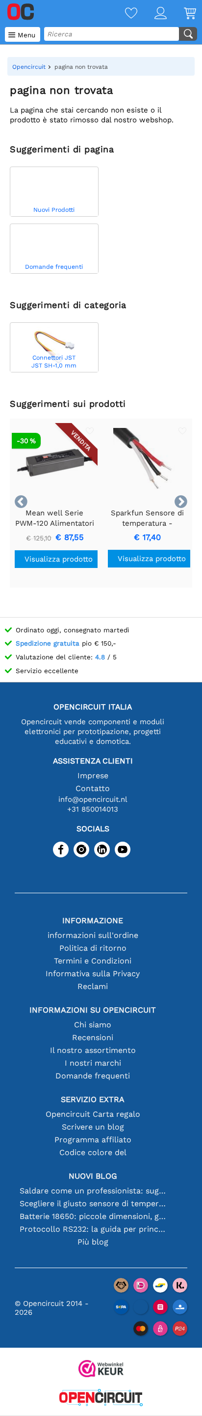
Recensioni (92, 1037)
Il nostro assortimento (93, 1050)
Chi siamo (92, 1024)
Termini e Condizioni (92, 960)
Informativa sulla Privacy (93, 973)
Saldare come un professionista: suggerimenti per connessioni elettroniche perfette (93, 1190)
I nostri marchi (93, 1063)
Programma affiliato (92, 1139)
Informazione (92, 920)
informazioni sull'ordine (93, 935)
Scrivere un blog (93, 1127)
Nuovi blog (93, 1176)
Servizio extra (93, 1099)
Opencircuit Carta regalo (93, 1114)
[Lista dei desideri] (122, 14)
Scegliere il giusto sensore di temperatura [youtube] (93, 1203)
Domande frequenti (92, 1075)
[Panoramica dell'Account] (152, 14)
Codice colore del (92, 1152)
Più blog (92, 1241)
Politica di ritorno (92, 948)
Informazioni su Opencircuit (92, 1010)
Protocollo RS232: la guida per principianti (93, 1229)
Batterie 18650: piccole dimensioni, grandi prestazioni (93, 1216)
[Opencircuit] (101, 1398)
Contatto (93, 788)
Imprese (92, 775)
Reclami (92, 986)
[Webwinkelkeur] (101, 1369)
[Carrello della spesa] (181, 14)
